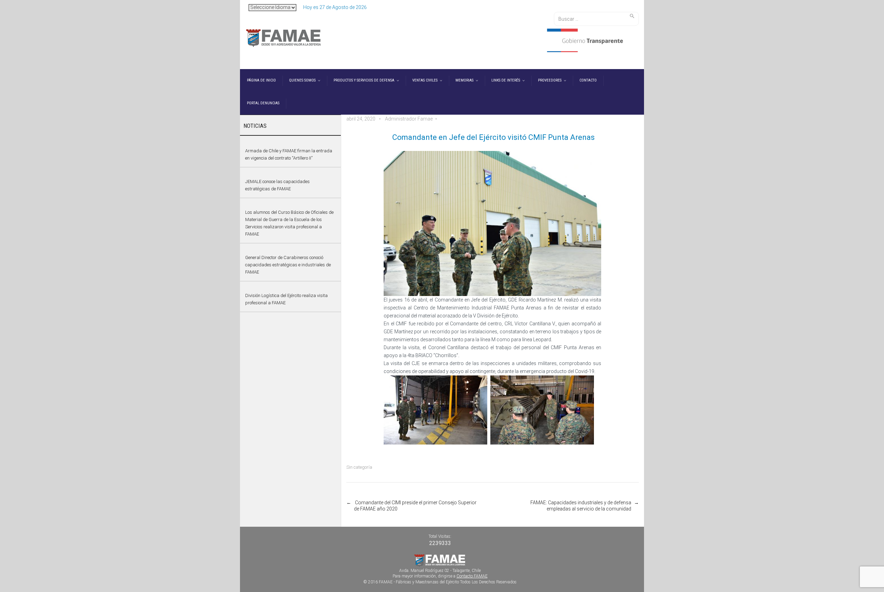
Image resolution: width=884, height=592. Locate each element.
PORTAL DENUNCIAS (263, 103)
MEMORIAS (464, 80)
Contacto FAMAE (472, 576)
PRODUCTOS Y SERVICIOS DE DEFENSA (364, 80)
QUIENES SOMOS (302, 80)
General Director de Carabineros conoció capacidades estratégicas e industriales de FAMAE (288, 265)
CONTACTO (588, 80)
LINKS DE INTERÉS (505, 80)
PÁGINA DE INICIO (261, 80)
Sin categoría (359, 467)
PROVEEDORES (549, 80)
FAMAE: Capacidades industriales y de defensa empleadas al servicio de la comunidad (580, 506)
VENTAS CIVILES (425, 80)
